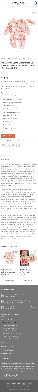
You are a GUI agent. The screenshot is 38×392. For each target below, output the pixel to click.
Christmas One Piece (14, 58)
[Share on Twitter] (9, 145)
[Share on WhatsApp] (3, 145)
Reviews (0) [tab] (5, 159)
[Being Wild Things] (19, 3)
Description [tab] (5, 156)
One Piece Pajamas (7, 350)
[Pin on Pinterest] (16, 145)
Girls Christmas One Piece (10, 328)
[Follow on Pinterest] (16, 375)
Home (3, 58)
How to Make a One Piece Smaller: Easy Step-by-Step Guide (20, 307)
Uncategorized (6, 353)
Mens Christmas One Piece (11, 336)
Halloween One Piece (8, 343)
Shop (13, 386)
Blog (22, 386)
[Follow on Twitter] (9, 375)
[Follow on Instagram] (6, 375)
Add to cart (8, 135)
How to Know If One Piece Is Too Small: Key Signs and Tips (20, 295)
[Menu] (2, 3)
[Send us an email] (13, 375)
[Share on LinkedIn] (19, 145)
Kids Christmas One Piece (10, 331)
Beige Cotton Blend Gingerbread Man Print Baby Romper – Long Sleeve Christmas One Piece (28, 272)
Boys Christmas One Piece (10, 325)
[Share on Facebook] (6, 145)
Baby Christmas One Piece (14, 141)
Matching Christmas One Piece (12, 333)
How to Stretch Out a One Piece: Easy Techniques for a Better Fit (18, 301)
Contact (28, 386)
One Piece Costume (7, 346)
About (18, 386)
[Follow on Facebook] (3, 375)
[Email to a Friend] (13, 145)
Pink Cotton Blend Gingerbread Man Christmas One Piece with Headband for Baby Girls (9, 272)
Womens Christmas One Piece (11, 339)
